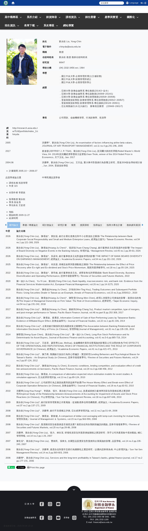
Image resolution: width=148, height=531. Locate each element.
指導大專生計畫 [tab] (114, 225)
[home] (13, 3)
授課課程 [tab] (84, 225)
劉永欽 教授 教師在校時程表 (73, 57)
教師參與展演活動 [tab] (136, 225)
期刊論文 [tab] (13, 225)
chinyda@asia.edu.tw (70, 46)
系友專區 (49, 25)
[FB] (42, 504)
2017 (7, 151)
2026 (8, 236)
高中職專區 (11, 17)
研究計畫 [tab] (62, 225)
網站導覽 (68, 25)
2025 (8, 264)
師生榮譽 (90, 17)
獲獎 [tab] (73, 225)
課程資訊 (71, 17)
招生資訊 (10, 25)
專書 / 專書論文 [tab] (30, 225)
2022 (8, 272)
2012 (8, 354)
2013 (8, 343)
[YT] (58, 504)
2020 (8, 281)
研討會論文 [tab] (48, 225)
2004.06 (9, 162)
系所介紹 (32, 17)
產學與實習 (111, 17)
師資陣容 (51, 17)
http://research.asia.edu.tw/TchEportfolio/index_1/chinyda (25, 131)
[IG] (50, 504)
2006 (8, 449)
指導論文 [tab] (97, 225)
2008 (8, 410)
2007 (8, 432)
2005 (7, 142)
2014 (8, 317)
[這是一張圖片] (5, 3)
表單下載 (29, 25)
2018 (8, 298)
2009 (8, 402)
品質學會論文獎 (13, 177)
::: (130, 14)
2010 (8, 374)
